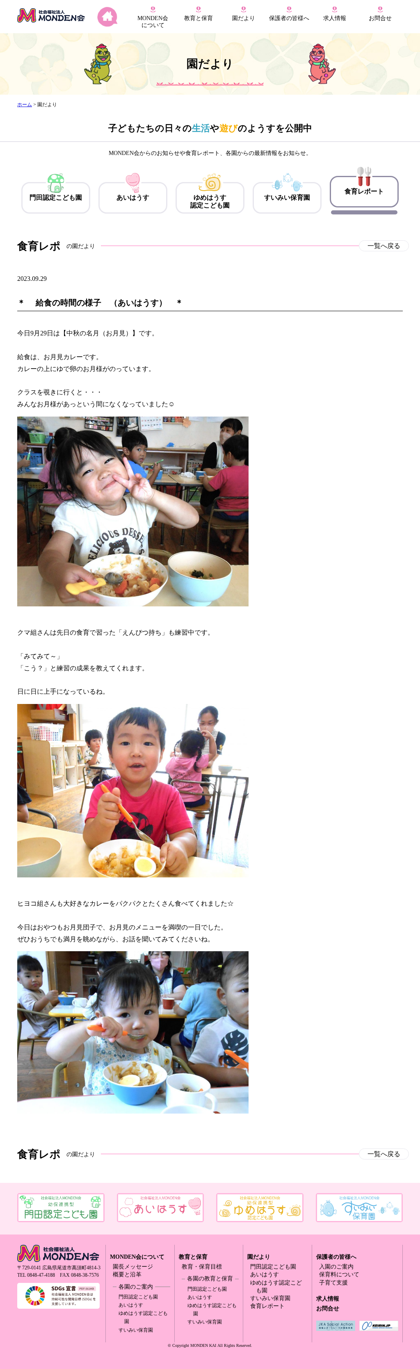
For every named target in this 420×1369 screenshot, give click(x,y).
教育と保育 (193, 1257)
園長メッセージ (133, 1267)
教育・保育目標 (202, 1267)
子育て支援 (333, 1283)
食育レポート (364, 191)
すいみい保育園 (287, 197)
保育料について (339, 1274)
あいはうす (132, 197)
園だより (243, 18)
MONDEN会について (137, 1257)
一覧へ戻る (384, 245)
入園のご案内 (336, 1267)
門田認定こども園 (56, 197)
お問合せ (380, 18)
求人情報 (334, 18)
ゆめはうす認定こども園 (210, 201)
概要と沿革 (127, 1274)
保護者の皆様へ (336, 1257)
